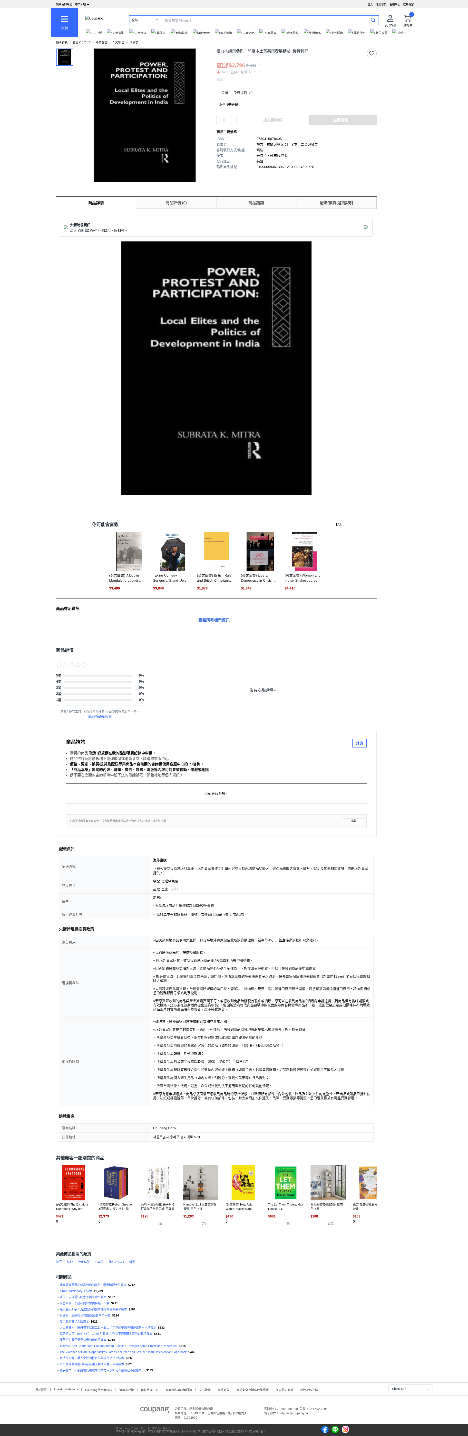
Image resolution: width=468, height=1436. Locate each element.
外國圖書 (101, 42)
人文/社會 (118, 42)
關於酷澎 (41, 1389)
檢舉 (353, 821)
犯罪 (59, 1262)
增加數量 (234, 122)
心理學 (99, 1262)
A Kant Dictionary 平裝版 (76, 1291)
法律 (70, 1262)
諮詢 (359, 743)
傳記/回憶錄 (116, 1262)
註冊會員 (381, 4)
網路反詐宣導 (309, 1389)
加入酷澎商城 (284, 1389)
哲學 (132, 1262)
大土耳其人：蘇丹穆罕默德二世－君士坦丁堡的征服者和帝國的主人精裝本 (108, 1327)
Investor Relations (66, 1389)
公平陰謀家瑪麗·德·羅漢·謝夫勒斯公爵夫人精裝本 (92, 1364)
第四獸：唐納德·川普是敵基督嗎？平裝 (85, 1315)
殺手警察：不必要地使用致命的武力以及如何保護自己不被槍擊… (102, 1370)
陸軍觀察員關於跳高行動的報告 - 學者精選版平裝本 (93, 1285)
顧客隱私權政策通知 (179, 1389)
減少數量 (234, 117)
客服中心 (395, 4)
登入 (370, 4)
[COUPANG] (154, 1411)
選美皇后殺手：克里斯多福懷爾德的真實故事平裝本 (93, 1309)
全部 (135, 20)
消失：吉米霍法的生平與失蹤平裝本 (83, 1297)
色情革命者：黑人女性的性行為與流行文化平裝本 (92, 1358)
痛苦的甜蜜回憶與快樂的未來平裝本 (83, 1340)
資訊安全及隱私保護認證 (252, 1389)
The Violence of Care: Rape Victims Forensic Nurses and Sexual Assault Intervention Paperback (123, 1352)
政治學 (133, 42)
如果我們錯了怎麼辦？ (74, 1321)
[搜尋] (373, 20)
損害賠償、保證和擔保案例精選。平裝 (84, 1303)
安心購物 (205, 1389)
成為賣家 (408, 4)
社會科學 (84, 1262)
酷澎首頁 (62, 42)
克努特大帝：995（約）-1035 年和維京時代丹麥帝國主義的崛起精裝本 (106, 1334)
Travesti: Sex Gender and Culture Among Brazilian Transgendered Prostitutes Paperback (118, 1346)
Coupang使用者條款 (98, 1389)
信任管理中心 (149, 1389)
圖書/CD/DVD (82, 42)
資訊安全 (223, 1389)
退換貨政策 (126, 1389)
